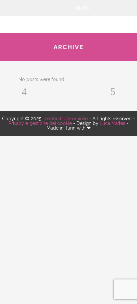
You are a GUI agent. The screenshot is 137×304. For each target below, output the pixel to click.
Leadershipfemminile (65, 118)
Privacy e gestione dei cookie (40, 123)
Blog (82, 8)
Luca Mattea (112, 123)
